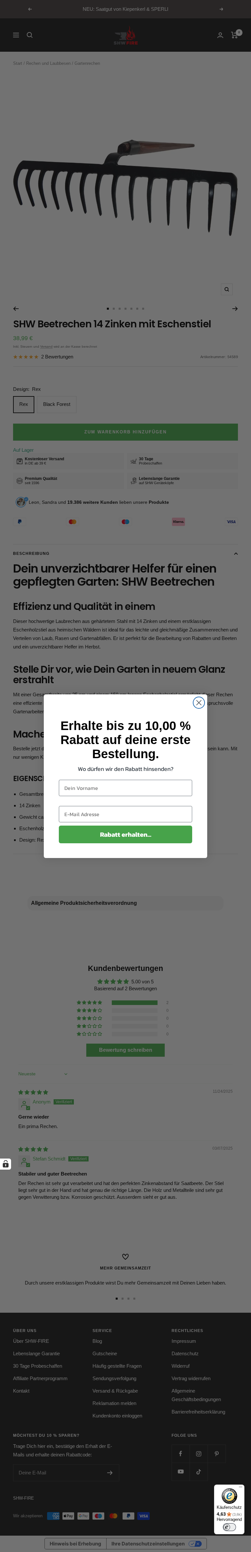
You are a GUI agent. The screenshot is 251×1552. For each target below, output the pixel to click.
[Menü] (240, 1488)
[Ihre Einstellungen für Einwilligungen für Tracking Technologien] (5, 1164)
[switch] (229, 1527)
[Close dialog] (199, 702)
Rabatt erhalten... (125, 834)
